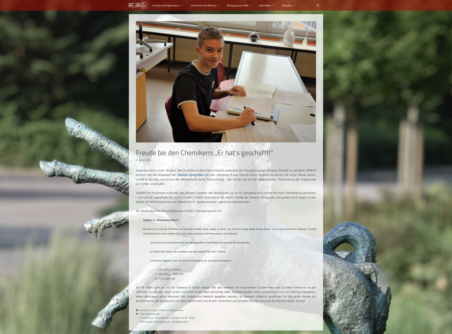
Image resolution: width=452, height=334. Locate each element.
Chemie (163, 310)
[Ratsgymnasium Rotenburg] (138, 5)
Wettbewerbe (176, 310)
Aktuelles (287, 5)
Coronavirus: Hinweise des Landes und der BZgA (167, 317)
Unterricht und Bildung (203, 5)
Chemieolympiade (150, 313)
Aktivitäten (265, 5)
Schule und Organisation (166, 5)
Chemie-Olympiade (189, 175)
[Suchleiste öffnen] (318, 5)
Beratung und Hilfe (237, 5)
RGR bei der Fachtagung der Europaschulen (164, 321)
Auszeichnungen (149, 310)
